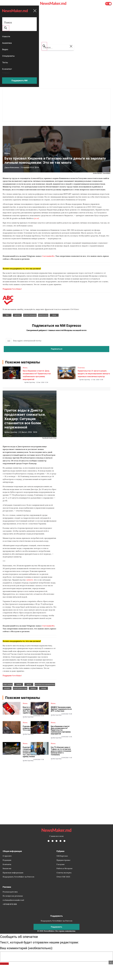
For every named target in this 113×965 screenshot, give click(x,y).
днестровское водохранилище (45, 684)
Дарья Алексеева (11, 167)
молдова (7, 688)
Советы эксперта (63, 872)
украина (33, 688)
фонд (54, 315)
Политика (81, 368)
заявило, (29, 580)
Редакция (7, 860)
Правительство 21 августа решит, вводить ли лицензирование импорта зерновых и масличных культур (94, 374)
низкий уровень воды (20, 688)
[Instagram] (56, 841)
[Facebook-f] (48, 841)
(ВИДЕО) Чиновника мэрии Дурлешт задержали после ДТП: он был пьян (61, 709)
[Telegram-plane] (64, 841)
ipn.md (36, 218)
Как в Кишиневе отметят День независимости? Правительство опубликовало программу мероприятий (61, 730)
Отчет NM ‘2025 (63, 877)
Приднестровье (63, 860)
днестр (29, 684)
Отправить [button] (4, 963)
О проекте (7, 856)
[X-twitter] (52, 841)
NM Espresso (62, 856)
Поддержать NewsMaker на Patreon (18, 877)
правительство (43, 315)
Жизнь (7, 153)
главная (18, 684)
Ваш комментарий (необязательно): (26, 948)
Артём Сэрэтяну (29, 382)
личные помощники (30, 315)
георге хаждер (7, 684)
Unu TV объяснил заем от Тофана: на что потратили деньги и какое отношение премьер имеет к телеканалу (61, 751)
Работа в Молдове (64, 868)
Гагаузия (60, 864)
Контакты (7, 864)
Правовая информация (13, 872)
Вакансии (7, 868)
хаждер (43, 688)
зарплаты (17, 315)
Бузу (7, 315)
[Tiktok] (60, 841)
